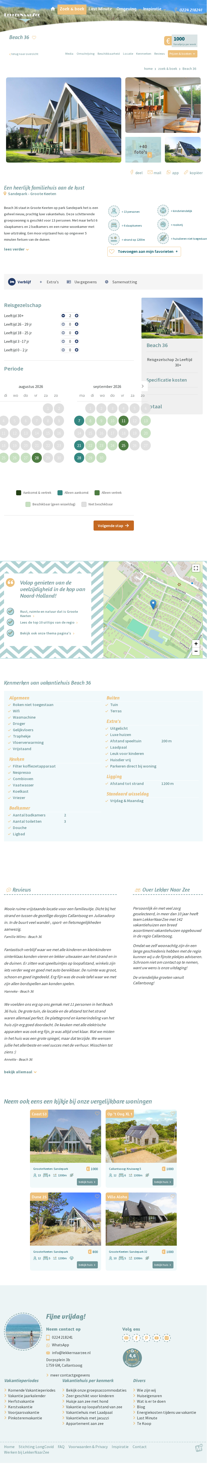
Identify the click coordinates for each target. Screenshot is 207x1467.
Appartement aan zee (85, 1423)
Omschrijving (86, 53)
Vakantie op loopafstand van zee (94, 1406)
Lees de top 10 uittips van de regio (47, 622)
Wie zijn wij (146, 1390)
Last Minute (147, 1417)
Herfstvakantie (21, 1401)
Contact (140, 1446)
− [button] (196, 651)
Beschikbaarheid (109, 53)
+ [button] (196, 643)
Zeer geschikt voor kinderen (90, 1395)
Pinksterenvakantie (25, 1417)
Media (69, 53)
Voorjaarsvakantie (23, 1412)
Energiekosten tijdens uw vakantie (166, 1412)
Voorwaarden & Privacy (88, 1446)
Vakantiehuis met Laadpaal (89, 1412)
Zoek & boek (167, 68)
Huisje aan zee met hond (87, 1401)
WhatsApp (60, 1345)
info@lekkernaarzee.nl (71, 1352)
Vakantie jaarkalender (27, 1395)
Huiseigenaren (149, 1395)
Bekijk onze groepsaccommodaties (96, 1390)
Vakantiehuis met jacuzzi (87, 1417)
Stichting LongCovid (36, 1446)
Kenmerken (143, 53)
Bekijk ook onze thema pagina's (45, 633)
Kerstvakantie (20, 1406)
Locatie (128, 53)
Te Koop (144, 1423)
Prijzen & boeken (180, 53)
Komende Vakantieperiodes (31, 1390)
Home (148, 68)
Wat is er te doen (151, 1401)
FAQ (61, 1446)
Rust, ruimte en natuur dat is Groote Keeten (49, 613)
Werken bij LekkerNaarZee (26, 1452)
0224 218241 (62, 1337)
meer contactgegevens (70, 1375)
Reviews (159, 53)
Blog (141, 1406)
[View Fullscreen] (196, 568)
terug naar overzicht (24, 54)
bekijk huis (86, 1182)
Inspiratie (120, 1446)
